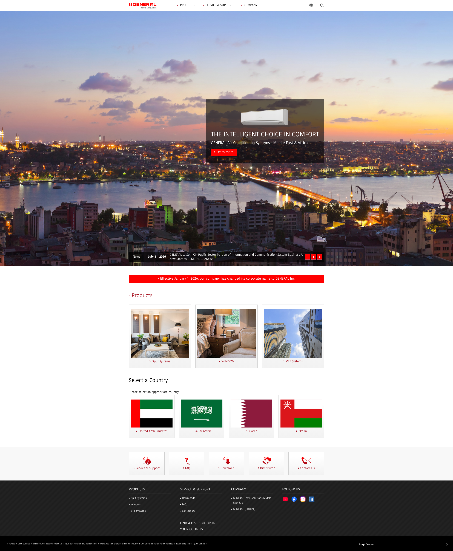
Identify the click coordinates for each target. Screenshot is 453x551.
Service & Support (195, 489)
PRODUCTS (137, 489)
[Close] (447, 544)
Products (142, 295)
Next (319, 257)
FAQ (184, 504)
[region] (226, 544)
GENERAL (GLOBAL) (244, 509)
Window (136, 504)
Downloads (188, 498)
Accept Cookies (366, 544)
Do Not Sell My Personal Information (335, 544)
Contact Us (188, 511)
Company (238, 489)
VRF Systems (138, 511)
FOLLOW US (291, 489)
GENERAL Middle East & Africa (142, 5)
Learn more (225, 152)
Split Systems (139, 498)
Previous (313, 257)
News (136, 256)
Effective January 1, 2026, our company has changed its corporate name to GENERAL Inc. (227, 278)
